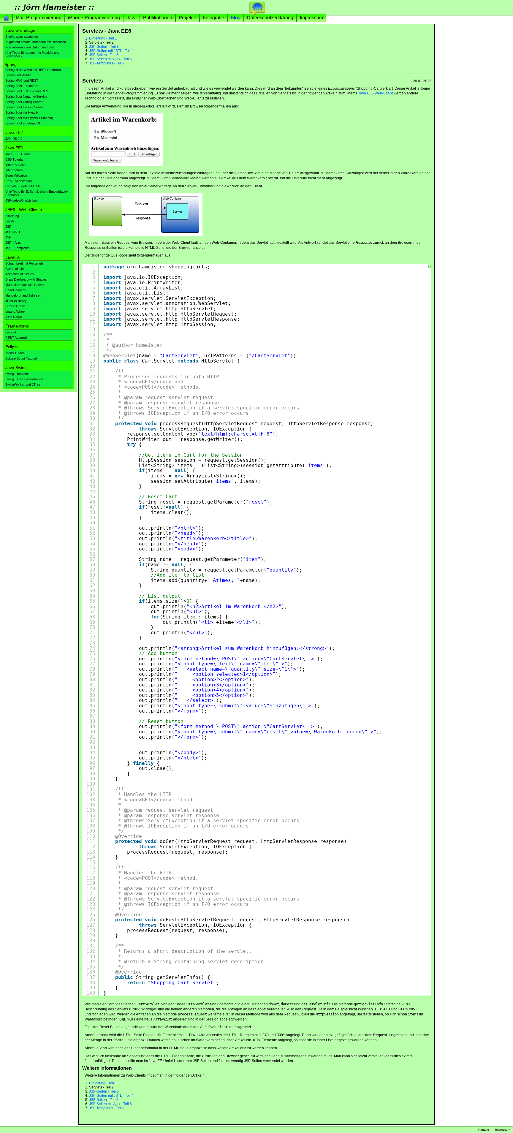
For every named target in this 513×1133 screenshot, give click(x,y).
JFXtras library (16, 301)
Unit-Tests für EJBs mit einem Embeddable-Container (36, 193)
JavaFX (12, 257)
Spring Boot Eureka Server (24, 107)
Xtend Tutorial (15, 353)
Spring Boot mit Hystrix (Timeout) (29, 118)
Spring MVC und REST (21, 80)
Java (131, 17)
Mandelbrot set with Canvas (25, 285)
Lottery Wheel (15, 311)
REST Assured (16, 337)
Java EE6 (14, 147)
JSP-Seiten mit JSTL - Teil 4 (111, 51)
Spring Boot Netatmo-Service (26, 96)
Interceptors (14, 170)
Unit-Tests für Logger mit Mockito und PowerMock (32, 54)
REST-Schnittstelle (18, 181)
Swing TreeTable (17, 374)
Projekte (187, 17)
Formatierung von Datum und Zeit (29, 47)
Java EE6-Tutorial (18, 154)
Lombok (11, 332)
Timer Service (15, 165)
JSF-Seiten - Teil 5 (103, 55)
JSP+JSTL (13, 232)
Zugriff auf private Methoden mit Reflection (35, 42)
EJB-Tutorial (14, 159)
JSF (8, 237)
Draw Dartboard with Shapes (26, 279)
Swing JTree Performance (24, 379)
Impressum (311, 17)
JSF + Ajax (13, 242)
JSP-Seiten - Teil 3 (104, 47)
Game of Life (14, 268)
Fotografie (213, 17)
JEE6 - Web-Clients (23, 209)
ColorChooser (15, 290)
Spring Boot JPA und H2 (22, 86)
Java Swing (16, 367)
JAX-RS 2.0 (13, 138)
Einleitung (12, 216)
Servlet (10, 221)
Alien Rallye (13, 317)
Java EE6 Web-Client (375, 93)
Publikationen (157, 17)
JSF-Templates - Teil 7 (107, 63)
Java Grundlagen (21, 30)
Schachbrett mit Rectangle (24, 263)
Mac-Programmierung (38, 17)
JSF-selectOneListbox (21, 200)
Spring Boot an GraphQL (23, 123)
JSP (8, 226)
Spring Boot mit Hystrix (21, 112)
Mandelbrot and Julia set (22, 295)
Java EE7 (14, 132)
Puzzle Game (15, 306)
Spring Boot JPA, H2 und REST (27, 91)
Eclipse (12, 346)
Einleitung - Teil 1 (103, 38)
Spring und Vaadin (18, 75)
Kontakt (483, 1129)
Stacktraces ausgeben (21, 36)
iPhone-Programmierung (94, 17)
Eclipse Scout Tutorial (21, 358)
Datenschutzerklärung (270, 17)
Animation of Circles (19, 274)
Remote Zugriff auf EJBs (23, 186)
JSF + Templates (17, 248)
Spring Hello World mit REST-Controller (33, 70)
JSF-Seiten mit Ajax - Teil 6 (110, 59)
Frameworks (17, 326)
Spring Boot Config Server (24, 102)
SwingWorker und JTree (22, 384)
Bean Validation (16, 175)
